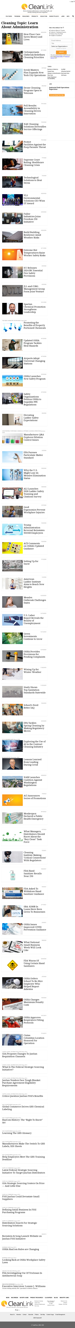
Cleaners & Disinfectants (54, 73)
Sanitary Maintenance (33, 11)
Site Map (42, 1314)
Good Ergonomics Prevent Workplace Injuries (34, 510)
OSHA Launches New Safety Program (35, 377)
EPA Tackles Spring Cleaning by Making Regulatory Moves (34, 727)
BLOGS (56, 1297)
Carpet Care (51, 71)
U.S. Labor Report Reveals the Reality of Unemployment (34, 619)
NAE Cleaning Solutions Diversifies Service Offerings (35, 127)
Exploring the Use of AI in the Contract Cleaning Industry (35, 744)
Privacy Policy (59, 56)
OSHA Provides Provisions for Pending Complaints (34, 654)
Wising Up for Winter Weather (32, 670)
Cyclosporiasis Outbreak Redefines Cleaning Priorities (34, 55)
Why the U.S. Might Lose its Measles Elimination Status (35, 474)
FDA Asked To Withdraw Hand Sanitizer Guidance (34, 891)
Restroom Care (65, 73)
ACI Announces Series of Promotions (35, 797)
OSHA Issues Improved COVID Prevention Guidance (35, 927)
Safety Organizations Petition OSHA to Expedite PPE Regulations (32, 399)
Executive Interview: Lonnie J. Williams (23, 1286)
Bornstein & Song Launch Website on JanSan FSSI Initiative (22, 1237)
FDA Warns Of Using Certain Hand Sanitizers (34, 963)
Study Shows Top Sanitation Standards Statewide (35, 690)
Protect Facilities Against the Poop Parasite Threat (35, 145)
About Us (12, 1314)
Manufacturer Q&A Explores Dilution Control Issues (34, 437)
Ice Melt (63, 69)
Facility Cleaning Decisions (35, 12)
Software (63, 75)
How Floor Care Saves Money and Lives (33, 37)
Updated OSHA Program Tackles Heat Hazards (33, 343)
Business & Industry (53, 69)
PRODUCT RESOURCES (36, 1297)
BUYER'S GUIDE (24, 1297)
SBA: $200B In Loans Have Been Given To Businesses (34, 909)
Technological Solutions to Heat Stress (33, 180)
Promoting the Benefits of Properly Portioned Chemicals (35, 325)
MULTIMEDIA (14, 1297)
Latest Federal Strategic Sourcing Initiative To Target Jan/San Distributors (23, 1171)
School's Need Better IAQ (31, 706)
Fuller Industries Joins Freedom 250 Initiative (32, 218)
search (73, 16)
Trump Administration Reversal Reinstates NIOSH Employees (34, 529)
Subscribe (30, 1314)
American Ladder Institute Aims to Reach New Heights (34, 583)
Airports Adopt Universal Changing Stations (34, 361)
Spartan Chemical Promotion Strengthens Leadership (35, 308)
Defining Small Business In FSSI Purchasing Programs (19, 1211)
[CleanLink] (37, 7)
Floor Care (50, 75)
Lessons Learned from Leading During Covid (33, 762)
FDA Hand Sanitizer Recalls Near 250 (33, 873)
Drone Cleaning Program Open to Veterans (33, 90)
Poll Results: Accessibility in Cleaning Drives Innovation (32, 109)
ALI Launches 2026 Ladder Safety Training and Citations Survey (34, 492)
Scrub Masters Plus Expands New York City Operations (35, 73)
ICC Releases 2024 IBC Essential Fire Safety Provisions (33, 272)
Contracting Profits (44, 11)
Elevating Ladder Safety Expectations (31, 418)
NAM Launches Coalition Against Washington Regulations (33, 781)
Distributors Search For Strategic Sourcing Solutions (19, 1224)
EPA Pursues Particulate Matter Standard (33, 455)
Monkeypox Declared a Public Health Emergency (33, 816)
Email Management (60, 1314)
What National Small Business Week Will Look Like (32, 946)
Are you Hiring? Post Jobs (57, 95)
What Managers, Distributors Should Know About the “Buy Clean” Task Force (34, 836)
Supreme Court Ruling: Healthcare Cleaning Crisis (34, 162)
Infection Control (65, 71)
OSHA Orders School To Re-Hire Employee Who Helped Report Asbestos (33, 983)
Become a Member (11, 1307)
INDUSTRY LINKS (64, 1297)
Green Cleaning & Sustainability (52, 77)
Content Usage (50, 1314)
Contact (25, 1314)
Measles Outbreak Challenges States (35, 600)
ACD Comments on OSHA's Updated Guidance (34, 546)
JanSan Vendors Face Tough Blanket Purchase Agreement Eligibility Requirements (21, 1083)
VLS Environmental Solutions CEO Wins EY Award (34, 199)
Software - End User (63, 1304)
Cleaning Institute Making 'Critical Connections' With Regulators (35, 856)
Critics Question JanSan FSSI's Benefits (22, 1096)
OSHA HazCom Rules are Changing (20, 1249)
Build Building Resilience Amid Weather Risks (32, 235)
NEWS (7, 1297)
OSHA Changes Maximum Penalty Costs (34, 1002)
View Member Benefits (22, 1307)
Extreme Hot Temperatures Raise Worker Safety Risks (34, 253)
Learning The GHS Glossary (16, 1133)
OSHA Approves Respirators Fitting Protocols (34, 1020)
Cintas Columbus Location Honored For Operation (34, 1039)
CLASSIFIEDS (48, 1297)
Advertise (18, 1314)
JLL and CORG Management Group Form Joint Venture (34, 289)
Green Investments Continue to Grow (33, 636)
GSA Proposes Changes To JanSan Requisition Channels (19, 1055)
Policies (37, 1314)
